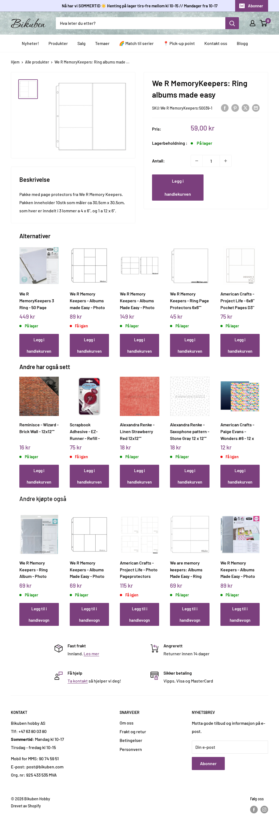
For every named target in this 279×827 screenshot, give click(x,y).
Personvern (131, 749)
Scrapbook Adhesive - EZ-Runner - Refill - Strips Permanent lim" (87, 431)
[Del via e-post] (256, 107)
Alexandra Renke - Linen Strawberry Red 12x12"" (137, 431)
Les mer (91, 653)
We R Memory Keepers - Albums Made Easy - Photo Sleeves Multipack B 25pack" (139, 300)
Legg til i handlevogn (39, 614)
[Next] (258, 295)
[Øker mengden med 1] (225, 161)
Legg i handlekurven (178, 187)
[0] (263, 23)
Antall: (158, 160)
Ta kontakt (78, 680)
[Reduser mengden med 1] (196, 161)
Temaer (102, 43)
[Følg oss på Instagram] (264, 809)
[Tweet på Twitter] (245, 107)
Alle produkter (37, 62)
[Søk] (232, 23)
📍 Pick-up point (179, 43)
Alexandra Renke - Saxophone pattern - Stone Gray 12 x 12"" (189, 431)
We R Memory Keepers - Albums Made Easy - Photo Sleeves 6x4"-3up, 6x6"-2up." (87, 569)
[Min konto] (252, 23)
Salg (81, 43)
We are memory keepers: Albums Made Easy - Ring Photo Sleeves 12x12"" (186, 569)
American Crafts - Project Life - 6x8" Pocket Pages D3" (237, 300)
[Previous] (21, 295)
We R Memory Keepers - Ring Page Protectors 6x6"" (189, 300)
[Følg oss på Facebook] (254, 809)
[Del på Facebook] (225, 107)
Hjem (15, 62)
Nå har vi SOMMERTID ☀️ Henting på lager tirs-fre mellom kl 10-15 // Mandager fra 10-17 (139, 5)
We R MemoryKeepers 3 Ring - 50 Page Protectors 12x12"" (36, 300)
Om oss (127, 722)
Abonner (255, 5)
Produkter (58, 43)
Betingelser (131, 740)
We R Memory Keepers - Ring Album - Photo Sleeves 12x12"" (33, 569)
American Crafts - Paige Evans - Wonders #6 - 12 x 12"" (237, 431)
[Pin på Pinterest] (235, 107)
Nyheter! (30, 43)
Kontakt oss (215, 43)
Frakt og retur (133, 731)
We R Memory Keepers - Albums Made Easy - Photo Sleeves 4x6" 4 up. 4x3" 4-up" (237, 569)
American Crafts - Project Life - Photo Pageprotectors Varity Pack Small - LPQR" (138, 569)
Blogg (242, 43)
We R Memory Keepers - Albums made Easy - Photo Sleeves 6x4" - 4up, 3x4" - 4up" (88, 300)
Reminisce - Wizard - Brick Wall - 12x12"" (39, 428)
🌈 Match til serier (136, 43)
